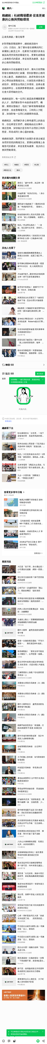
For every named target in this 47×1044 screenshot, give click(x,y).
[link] (9, 1040)
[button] (3, 1040)
